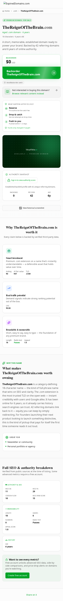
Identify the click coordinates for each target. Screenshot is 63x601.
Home (7, 11)
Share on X (31, 594)
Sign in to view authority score (23, 180)
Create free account (17, 575)
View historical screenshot (33, 208)
